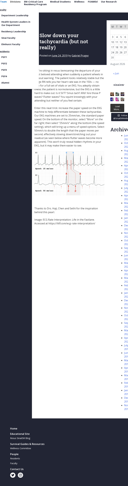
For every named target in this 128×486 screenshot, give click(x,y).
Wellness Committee (20, 448)
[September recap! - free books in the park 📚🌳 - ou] (117, 94)
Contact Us (17, 469)
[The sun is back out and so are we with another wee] (112, 99)
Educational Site (20, 434)
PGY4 (4, 76)
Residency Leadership (13, 31)
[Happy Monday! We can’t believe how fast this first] (117, 99)
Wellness (79, 1)
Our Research (109, 1)
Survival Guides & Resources (27, 444)
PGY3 (4, 69)
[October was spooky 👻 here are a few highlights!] (112, 94)
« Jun (116, 73)
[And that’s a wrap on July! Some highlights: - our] (122, 99)
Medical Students (60, 1)
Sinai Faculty (8, 37)
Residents (15, 458)
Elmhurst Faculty (10, 44)
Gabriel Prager (80, 55)
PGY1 (4, 57)
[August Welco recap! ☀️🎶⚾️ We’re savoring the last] (122, 94)
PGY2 (4, 63)
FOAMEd (93, 1)
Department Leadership (14, 15)
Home (13, 428)
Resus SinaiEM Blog (20, 438)
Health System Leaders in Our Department (15, 23)
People (14, 454)
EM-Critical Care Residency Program (35, 2)
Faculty (13, 463)
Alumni (5, 82)
